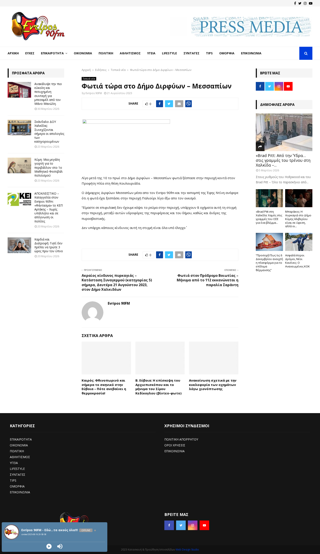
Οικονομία (83, 53)
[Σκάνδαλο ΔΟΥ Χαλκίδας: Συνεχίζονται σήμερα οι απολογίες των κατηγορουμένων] (19, 127)
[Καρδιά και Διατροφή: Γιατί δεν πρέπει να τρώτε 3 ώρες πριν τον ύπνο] (19, 245)
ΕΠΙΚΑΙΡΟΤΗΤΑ (21, 439)
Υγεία (151, 53)
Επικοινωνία (251, 53)
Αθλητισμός (130, 53)
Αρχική (13, 53)
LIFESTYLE (17, 469)
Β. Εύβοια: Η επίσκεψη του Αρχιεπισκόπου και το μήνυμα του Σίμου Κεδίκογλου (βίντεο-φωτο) (158, 386)
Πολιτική (106, 53)
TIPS (13, 480)
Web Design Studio (187, 549)
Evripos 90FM (94, 93)
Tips (209, 53)
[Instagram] (305, 3)
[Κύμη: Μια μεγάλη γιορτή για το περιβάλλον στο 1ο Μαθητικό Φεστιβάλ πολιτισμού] (19, 165)
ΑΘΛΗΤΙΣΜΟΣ (20, 457)
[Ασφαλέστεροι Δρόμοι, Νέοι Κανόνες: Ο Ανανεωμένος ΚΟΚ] (298, 242)
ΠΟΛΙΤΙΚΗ (17, 451)
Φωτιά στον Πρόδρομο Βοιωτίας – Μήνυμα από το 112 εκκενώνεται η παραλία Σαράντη (207, 280)
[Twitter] (299, 3)
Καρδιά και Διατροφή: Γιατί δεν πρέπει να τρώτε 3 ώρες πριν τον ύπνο (48, 245)
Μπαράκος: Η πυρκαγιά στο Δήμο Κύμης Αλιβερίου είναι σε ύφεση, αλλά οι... (298, 219)
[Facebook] (295, 3)
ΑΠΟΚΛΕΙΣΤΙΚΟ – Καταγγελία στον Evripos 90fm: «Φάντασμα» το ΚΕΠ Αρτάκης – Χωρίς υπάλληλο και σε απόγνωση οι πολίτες (48, 207)
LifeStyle (169, 53)
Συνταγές (191, 53)
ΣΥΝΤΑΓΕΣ (17, 474)
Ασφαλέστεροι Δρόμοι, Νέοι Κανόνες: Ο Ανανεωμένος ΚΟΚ (297, 260)
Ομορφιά (226, 53)
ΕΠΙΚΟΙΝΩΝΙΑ (20, 492)
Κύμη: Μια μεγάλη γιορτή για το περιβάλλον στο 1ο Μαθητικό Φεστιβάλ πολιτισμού (48, 167)
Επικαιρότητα (52, 53)
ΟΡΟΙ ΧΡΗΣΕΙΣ (174, 445)
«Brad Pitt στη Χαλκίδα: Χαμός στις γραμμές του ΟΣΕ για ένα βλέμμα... (269, 217)
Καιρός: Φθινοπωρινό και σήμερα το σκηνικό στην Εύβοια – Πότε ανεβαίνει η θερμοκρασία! (104, 386)
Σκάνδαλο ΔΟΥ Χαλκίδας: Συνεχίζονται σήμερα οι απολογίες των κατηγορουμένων (49, 132)
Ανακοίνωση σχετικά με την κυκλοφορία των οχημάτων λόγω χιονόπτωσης (212, 384)
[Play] (49, 546)
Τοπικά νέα (89, 78)
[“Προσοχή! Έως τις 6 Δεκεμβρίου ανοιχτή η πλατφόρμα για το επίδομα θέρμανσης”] (269, 242)
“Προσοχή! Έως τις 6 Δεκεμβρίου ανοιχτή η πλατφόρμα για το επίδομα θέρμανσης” (269, 262)
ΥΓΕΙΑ (14, 463)
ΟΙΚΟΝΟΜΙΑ (19, 445)
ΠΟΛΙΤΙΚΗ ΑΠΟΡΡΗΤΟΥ (181, 439)
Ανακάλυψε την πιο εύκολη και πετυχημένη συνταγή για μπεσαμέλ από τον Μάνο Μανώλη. (48, 94)
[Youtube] (310, 3)
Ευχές (29, 53)
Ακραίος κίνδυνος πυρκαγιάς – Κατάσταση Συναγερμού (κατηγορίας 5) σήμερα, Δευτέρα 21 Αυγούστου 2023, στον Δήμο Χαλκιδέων (117, 282)
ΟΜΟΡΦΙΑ (17, 486)
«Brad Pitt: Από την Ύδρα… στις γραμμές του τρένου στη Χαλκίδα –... (283, 160)
